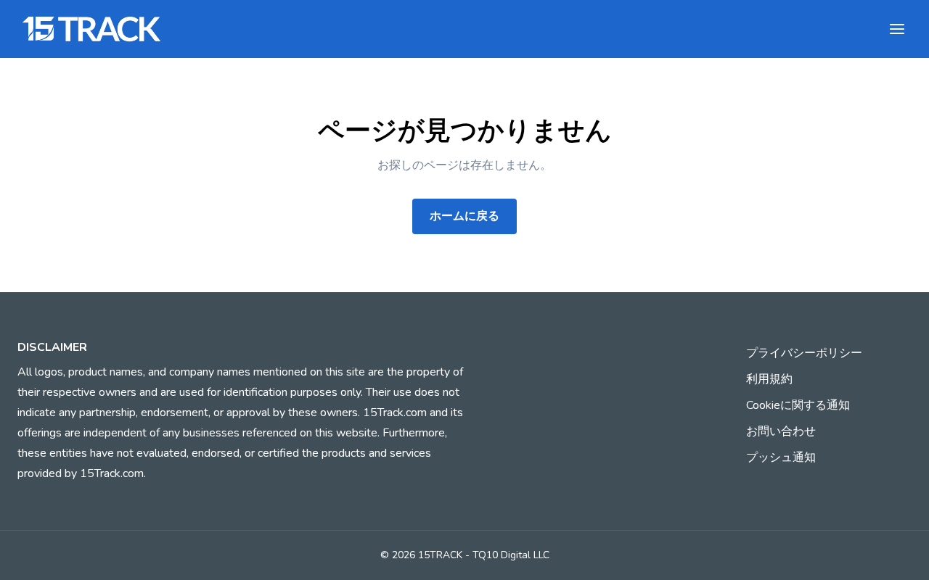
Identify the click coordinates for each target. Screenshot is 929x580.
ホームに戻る (464, 216)
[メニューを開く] (897, 29)
